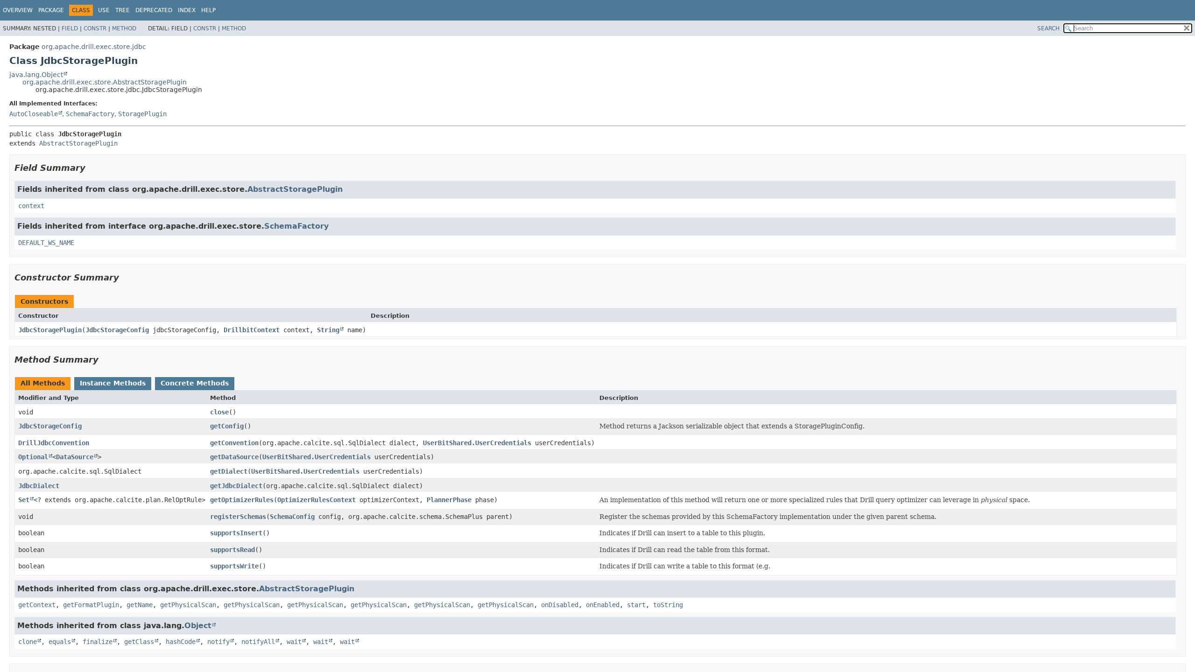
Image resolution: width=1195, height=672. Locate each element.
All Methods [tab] (43, 383)
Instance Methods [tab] (113, 383)
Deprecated (153, 10)
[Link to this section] (92, 168)
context (31, 206)
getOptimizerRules (242, 500)
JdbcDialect (38, 486)
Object (197, 625)
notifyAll (258, 641)
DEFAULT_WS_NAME (46, 242)
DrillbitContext (252, 330)
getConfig (227, 426)
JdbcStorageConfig (117, 330)
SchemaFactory (90, 114)
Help (208, 10)
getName (140, 605)
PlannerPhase (449, 500)
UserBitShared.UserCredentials (477, 443)
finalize (97, 641)
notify (218, 641)
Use (104, 10)
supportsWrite (234, 566)
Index (187, 10)
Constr (95, 28)
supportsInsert (236, 533)
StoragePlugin (142, 114)
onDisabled (559, 605)
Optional (33, 457)
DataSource (74, 457)
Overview (18, 10)
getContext (37, 605)
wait (294, 641)
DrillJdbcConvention (53, 443)
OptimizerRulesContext (316, 500)
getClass (139, 641)
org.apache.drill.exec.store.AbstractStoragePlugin (104, 82)
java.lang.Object (36, 74)
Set (23, 500)
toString (668, 605)
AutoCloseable (33, 114)
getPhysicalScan (188, 605)
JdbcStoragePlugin (50, 330)
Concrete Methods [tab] (195, 383)
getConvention (234, 443)
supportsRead (232, 549)
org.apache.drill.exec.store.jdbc (94, 46)
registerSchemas (238, 516)
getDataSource (234, 457)
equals (60, 641)
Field (70, 28)
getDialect (228, 471)
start (636, 605)
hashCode (181, 641)
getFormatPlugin (91, 605)
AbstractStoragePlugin (78, 143)
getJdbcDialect (236, 486)
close (219, 412)
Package (51, 10)
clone (27, 641)
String (328, 330)
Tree (122, 10)
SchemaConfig (292, 516)
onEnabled (602, 605)
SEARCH (1048, 28)
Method (124, 28)
